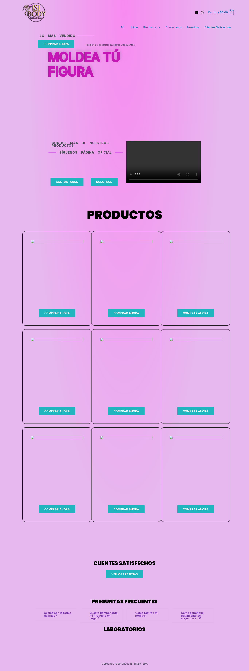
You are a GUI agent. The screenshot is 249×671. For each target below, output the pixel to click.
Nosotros (193, 27)
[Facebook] (197, 12)
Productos (150, 27)
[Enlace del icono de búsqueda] (122, 27)
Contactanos (174, 27)
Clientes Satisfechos (218, 27)
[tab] (56, 614)
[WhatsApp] (202, 12)
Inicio (134, 27)
